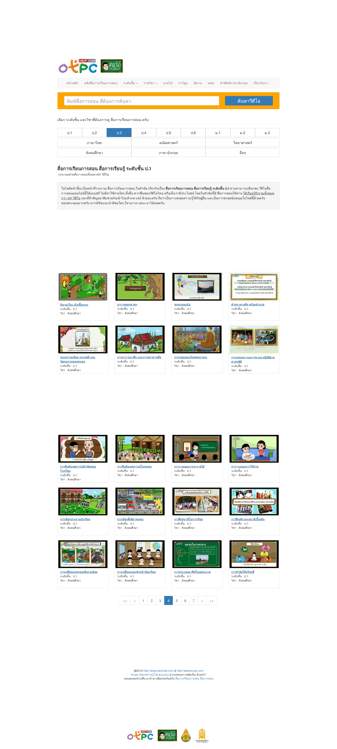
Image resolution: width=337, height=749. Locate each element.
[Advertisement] (168, 31)
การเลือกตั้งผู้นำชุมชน (130, 519)
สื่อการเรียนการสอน (187, 678)
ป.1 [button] (69, 132)
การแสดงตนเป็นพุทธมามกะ (190, 357)
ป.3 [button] (119, 132)
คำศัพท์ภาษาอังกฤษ (234, 83)
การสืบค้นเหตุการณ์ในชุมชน (134, 466)
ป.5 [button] (168, 132)
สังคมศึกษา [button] (94, 152)
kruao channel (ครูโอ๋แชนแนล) (150, 674)
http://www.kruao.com (190, 670)
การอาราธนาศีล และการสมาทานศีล (139, 357)
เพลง (211, 83)
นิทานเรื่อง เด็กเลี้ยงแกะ (74, 304)
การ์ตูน (183, 83)
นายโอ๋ (167, 83)
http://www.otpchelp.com (159, 670)
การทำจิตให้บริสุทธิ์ (242, 572)
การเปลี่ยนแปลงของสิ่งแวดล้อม (79, 572)
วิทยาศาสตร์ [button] (242, 142)
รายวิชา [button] (149, 83)
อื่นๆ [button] (242, 152)
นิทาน (198, 83)
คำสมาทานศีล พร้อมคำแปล (247, 304)
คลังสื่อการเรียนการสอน (100, 83)
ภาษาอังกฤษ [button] (168, 152)
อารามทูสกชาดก (127, 304)
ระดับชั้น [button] (129, 83)
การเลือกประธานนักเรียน (75, 519)
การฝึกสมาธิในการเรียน (188, 519)
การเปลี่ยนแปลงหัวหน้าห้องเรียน (136, 572)
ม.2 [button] (242, 132)
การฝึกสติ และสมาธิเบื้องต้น (248, 519)
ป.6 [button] (193, 132)
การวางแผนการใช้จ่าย (244, 466)
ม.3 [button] (267, 132)
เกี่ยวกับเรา (261, 83)
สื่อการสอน (206, 678)
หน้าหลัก (72, 83)
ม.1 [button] (218, 132)
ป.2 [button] (94, 132)
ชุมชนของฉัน (182, 304)
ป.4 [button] (143, 132)
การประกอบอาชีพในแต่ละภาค (192, 572)
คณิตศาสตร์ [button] (168, 142)
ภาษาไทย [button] (94, 142)
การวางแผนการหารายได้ (189, 466)
